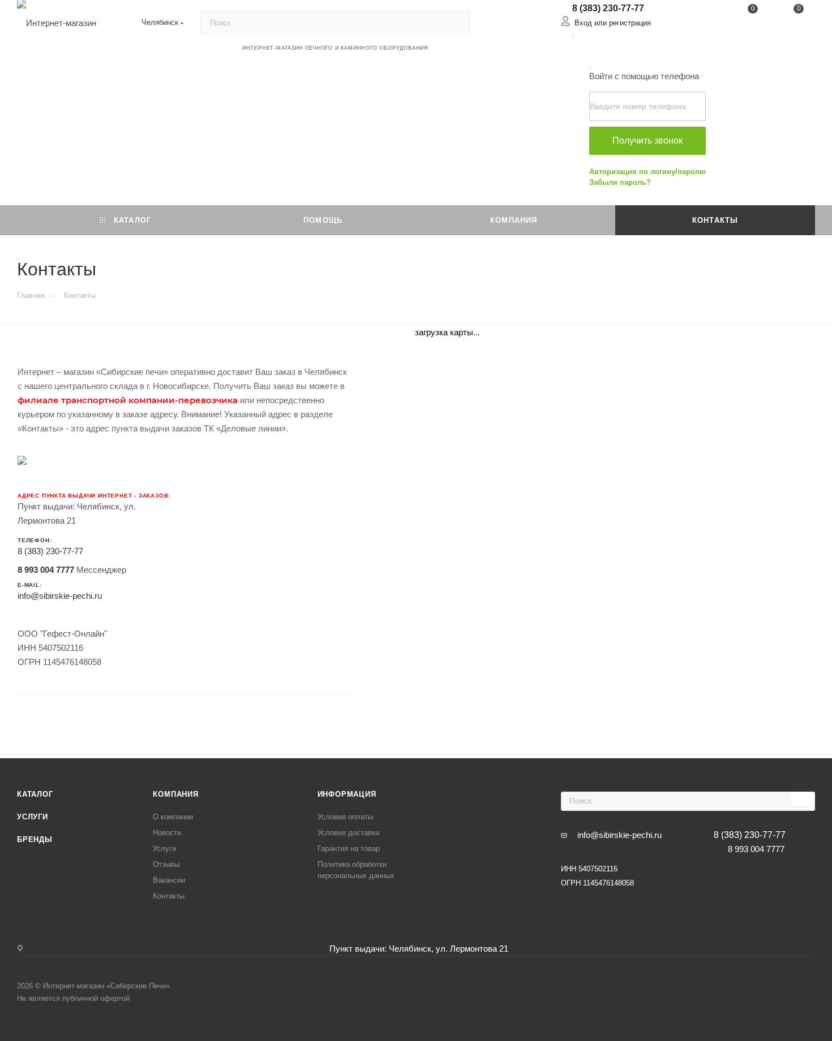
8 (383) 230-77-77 (608, 8)
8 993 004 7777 (46, 570)
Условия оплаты (345, 817)
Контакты (169, 896)
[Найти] (456, 22)
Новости (167, 832)
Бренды (35, 839)
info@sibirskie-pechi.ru (60, 596)
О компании (173, 817)
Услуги (32, 817)
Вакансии (169, 880)
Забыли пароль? (620, 182)
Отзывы (166, 864)
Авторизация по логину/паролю (647, 171)
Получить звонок (647, 140)
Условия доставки (348, 832)
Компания (175, 794)
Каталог (35, 794)
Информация (347, 794)
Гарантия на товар (349, 848)
